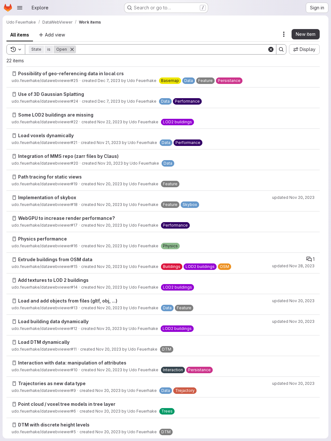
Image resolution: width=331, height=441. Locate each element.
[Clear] (271, 49)
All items (19, 34)
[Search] (281, 49)
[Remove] (72, 49)
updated (293, 197)
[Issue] (14, 73)
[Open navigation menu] (20, 8)
